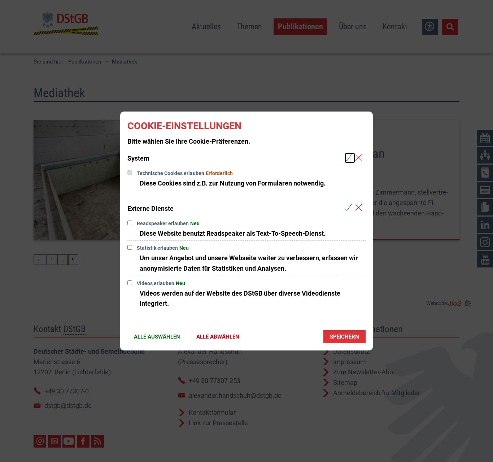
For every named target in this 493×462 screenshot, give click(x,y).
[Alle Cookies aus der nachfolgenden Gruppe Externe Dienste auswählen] (349, 208)
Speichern (344, 337)
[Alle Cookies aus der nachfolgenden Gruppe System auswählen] (349, 157)
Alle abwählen (217, 337)
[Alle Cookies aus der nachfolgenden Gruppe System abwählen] (360, 157)
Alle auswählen (157, 337)
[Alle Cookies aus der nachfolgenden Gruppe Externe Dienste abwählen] (360, 208)
